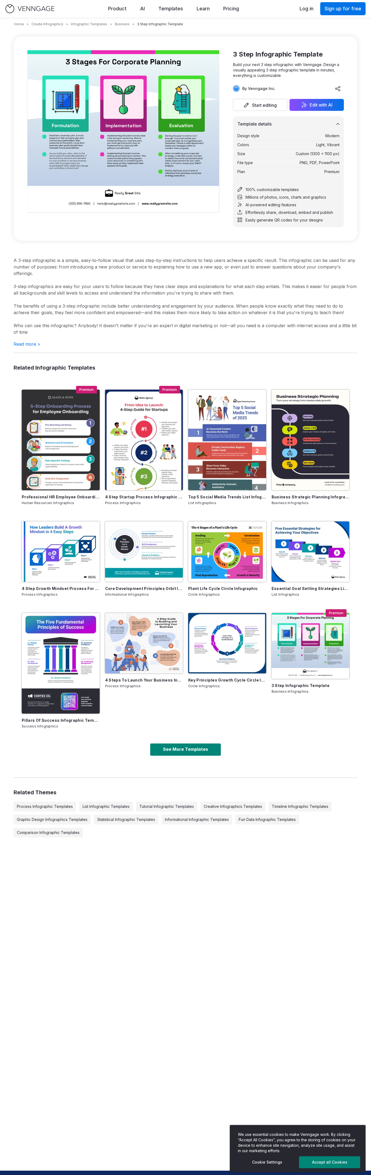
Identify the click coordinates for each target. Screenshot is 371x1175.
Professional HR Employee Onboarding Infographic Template (61, 497)
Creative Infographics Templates (233, 806)
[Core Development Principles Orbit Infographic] (144, 551)
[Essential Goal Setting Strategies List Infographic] (311, 551)
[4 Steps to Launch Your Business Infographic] (144, 643)
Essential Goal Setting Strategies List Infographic (311, 588)
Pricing (231, 8)
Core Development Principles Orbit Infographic (144, 588)
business (122, 24)
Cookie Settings (267, 1162)
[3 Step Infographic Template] (311, 646)
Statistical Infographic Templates (126, 819)
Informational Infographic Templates (197, 819)
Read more (27, 344)
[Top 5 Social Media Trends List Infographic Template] (227, 440)
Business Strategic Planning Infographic (311, 497)
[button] (260, 105)
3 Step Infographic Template (300, 685)
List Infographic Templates (106, 806)
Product (117, 8)
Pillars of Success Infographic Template (61, 720)
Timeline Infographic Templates (300, 806)
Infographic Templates (89, 24)
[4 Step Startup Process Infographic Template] (144, 440)
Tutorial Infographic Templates (166, 806)
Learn (203, 8)
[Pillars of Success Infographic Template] (61, 663)
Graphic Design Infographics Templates (52, 819)
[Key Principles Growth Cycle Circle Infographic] (227, 643)
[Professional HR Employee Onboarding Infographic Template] (61, 440)
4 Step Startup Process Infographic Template (144, 497)
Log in (306, 8)
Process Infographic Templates (45, 806)
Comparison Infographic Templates (48, 832)
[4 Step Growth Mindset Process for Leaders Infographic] (61, 551)
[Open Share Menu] (338, 89)
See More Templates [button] (185, 749)
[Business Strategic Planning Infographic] (311, 440)
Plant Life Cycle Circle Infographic (223, 588)
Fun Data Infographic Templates (267, 819)
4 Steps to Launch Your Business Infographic (144, 680)
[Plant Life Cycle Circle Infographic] (227, 551)
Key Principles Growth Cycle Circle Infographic (227, 680)
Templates (170, 8)
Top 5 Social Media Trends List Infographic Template (227, 497)
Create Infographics (47, 24)
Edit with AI (321, 105)
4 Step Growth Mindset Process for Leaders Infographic (61, 588)
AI (142, 8)
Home (19, 24)
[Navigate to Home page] (29, 8)
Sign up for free (343, 8)
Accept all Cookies (329, 1162)
